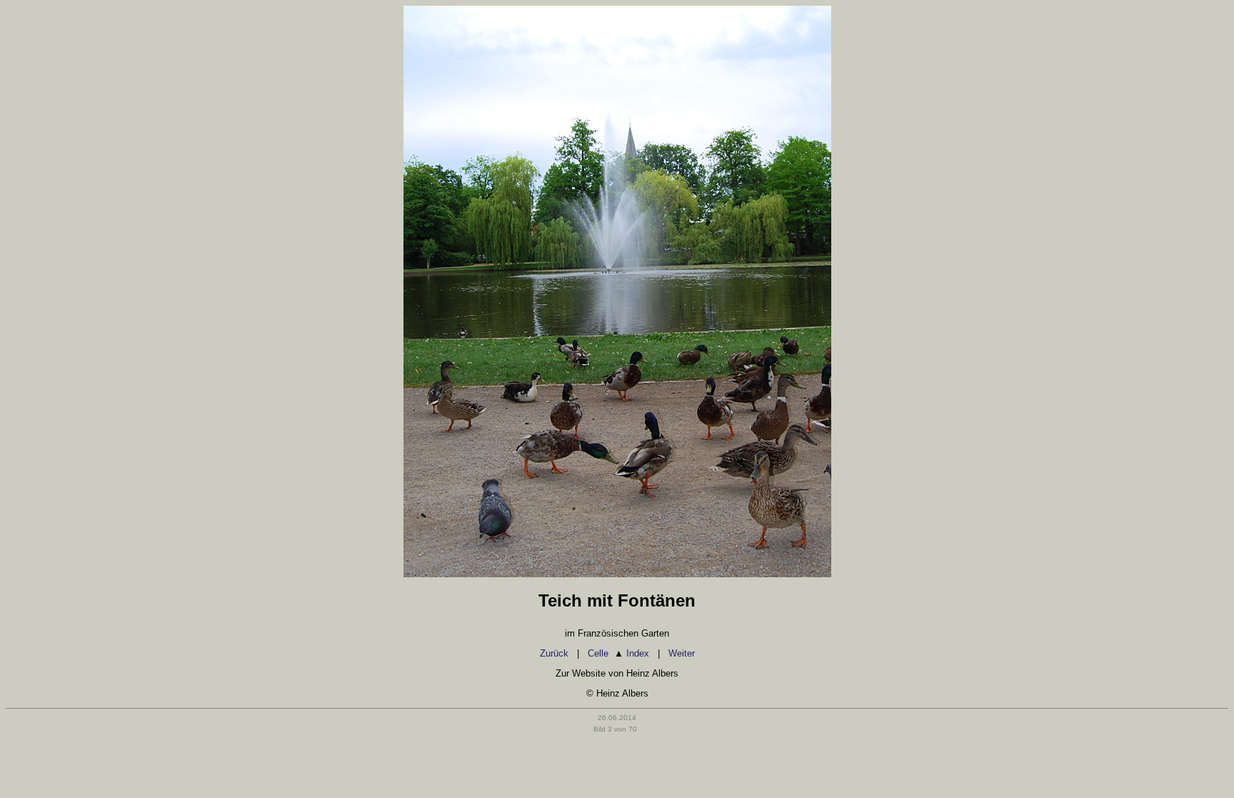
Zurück (554, 653)
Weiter (681, 653)
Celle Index (618, 653)
